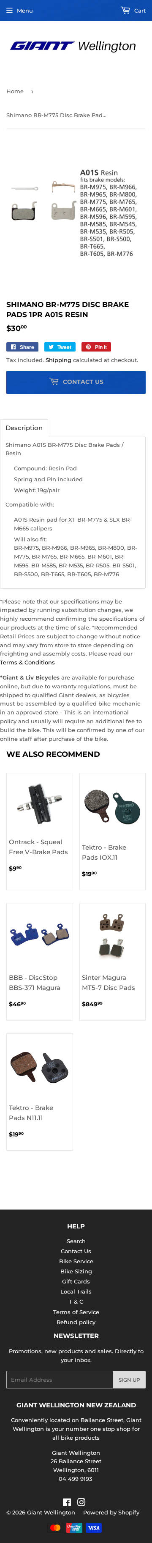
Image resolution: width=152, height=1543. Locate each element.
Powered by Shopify (111, 1512)
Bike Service (76, 1261)
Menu (25, 10)
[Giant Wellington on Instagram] (81, 1503)
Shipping (58, 360)
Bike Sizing (76, 1271)
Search (76, 1241)
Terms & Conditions (27, 662)
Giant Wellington (51, 1512)
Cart (139, 10)
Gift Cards (76, 1281)
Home (15, 91)
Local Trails (76, 1291)
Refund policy (76, 1322)
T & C (76, 1301)
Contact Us (76, 1251)
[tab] (24, 427)
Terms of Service (76, 1312)
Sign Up (129, 1380)
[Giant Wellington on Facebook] (66, 1503)
